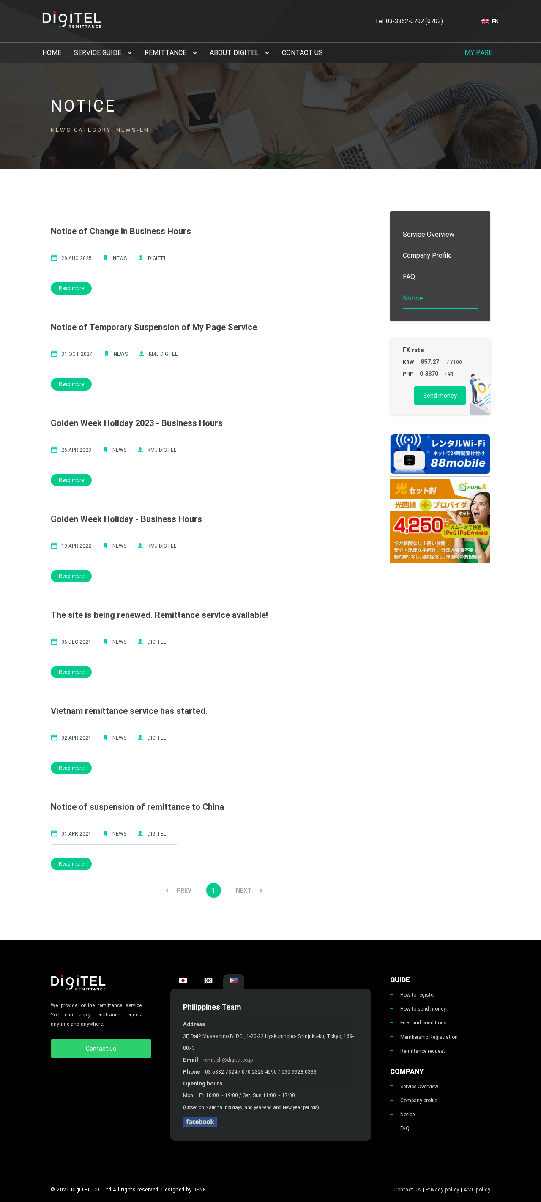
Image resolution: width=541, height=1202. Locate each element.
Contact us (302, 53)
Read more (71, 288)
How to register (417, 995)
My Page (478, 53)
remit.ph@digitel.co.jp (228, 1060)
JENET (201, 1190)
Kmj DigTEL (163, 354)
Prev (184, 890)
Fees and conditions (423, 1023)
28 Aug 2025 (76, 258)
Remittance (165, 53)
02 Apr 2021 (76, 738)
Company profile (418, 1101)
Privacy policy (442, 1190)
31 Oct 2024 (77, 354)
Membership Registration (429, 1037)
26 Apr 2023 (76, 450)
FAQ (405, 1128)
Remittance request (422, 1051)
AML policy (477, 1190)
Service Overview (419, 1087)
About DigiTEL (234, 53)
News (120, 258)
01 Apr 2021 (76, 834)
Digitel (157, 258)
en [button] (495, 21)
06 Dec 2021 (76, 642)
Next (243, 890)
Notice (407, 1114)
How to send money (423, 1009)
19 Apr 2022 (76, 546)
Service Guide (97, 53)
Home (51, 53)
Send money (440, 395)
